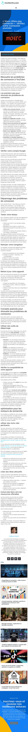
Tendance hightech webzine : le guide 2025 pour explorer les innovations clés (14, 645)
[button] (16, 8)
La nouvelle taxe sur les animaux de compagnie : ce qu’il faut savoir (12, 687)
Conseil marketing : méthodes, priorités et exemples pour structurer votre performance (13, 603)
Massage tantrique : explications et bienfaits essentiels (11, 624)
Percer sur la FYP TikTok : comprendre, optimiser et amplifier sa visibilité (13, 666)
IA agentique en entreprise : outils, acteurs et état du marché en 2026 (14, 581)
